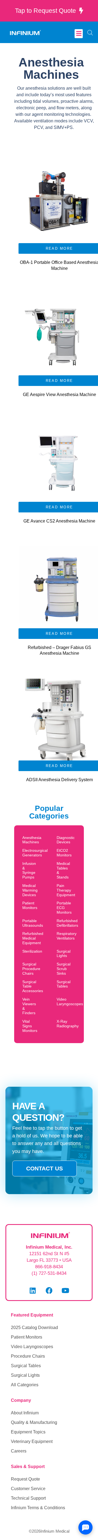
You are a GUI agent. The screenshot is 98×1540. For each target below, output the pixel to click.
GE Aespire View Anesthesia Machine (59, 394)
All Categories (24, 1384)
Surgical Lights (25, 1375)
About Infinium (25, 1413)
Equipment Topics (28, 1432)
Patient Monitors (26, 1337)
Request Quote (25, 1479)
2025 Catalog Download (34, 1327)
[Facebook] (49, 1290)
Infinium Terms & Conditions (38, 1507)
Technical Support (28, 1498)
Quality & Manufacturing (34, 1422)
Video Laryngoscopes (32, 1346)
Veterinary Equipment (32, 1441)
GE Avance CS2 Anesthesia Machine (59, 521)
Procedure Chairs (28, 1356)
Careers (18, 1451)
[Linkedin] (32, 1290)
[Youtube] (65, 1290)
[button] (79, 33)
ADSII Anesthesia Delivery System (59, 779)
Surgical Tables (26, 1365)
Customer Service (28, 1488)
